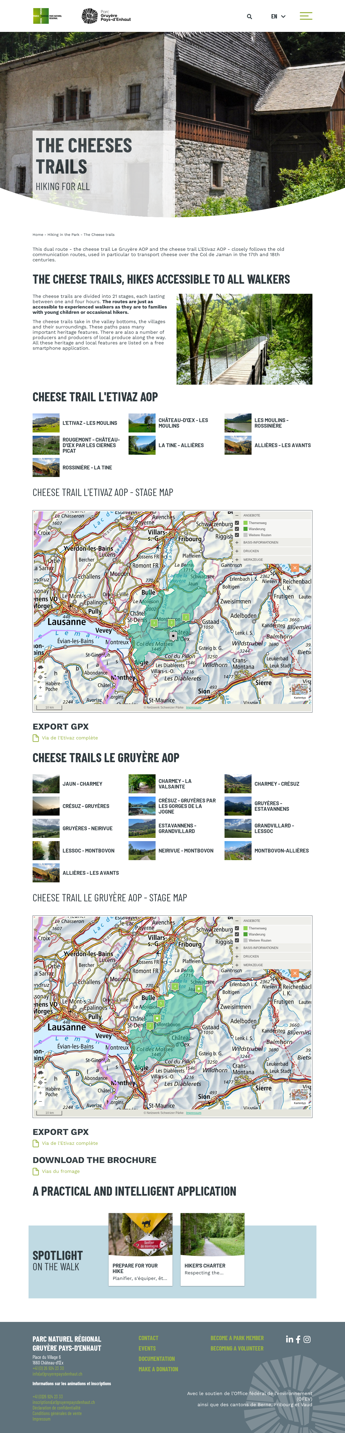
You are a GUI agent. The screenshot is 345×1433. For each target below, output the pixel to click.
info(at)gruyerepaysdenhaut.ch (57, 1374)
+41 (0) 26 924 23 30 (48, 1368)
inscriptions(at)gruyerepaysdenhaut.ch (64, 1402)
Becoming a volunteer (237, 1348)
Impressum (42, 1419)
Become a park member (237, 1337)
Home (38, 234)
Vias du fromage (61, 1171)
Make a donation (158, 1369)
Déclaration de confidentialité (57, 1407)
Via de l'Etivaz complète (70, 738)
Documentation (157, 1358)
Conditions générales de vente (57, 1413)
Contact (148, 1337)
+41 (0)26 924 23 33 (48, 1396)
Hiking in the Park (63, 234)
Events (147, 1348)
